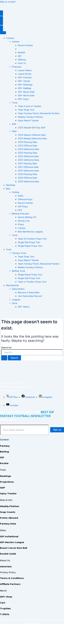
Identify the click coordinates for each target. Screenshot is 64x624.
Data (14, 131)
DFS (20, 210)
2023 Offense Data (27, 145)
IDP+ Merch (24, 306)
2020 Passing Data (27, 174)
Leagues (16, 299)
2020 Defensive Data (28, 181)
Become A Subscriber (28, 292)
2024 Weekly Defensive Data (32, 138)
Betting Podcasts (20, 213)
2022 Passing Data (27, 152)
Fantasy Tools (19, 253)
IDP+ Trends (24, 81)
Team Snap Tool (26, 109)
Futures (21, 228)
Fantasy (10, 38)
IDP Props (23, 206)
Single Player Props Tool (30, 246)
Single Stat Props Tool (29, 242)
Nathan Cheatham (9, 390)
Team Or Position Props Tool (32, 238)
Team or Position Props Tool (32, 281)
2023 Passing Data (27, 142)
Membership (12, 285)
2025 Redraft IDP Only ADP (31, 127)
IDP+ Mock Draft (26, 92)
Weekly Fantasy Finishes (30, 117)
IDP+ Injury (23, 99)
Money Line (24, 220)
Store (14, 303)
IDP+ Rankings (25, 84)
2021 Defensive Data (28, 170)
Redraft (21, 52)
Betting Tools (18, 271)
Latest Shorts (24, 74)
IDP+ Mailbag (24, 88)
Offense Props (25, 199)
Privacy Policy (8, 572)
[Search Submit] (4, 358)
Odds (20, 195)
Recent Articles (25, 45)
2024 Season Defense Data (32, 135)
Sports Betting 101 (27, 217)
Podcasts (16, 66)
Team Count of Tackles (29, 106)
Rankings (10, 185)
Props (21, 224)
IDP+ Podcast (25, 77)
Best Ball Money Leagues (30, 231)
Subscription (18, 289)
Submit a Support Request (14, 620)
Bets (8, 188)
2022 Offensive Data (28, 156)
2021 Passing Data (27, 163)
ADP (14, 124)
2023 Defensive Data (28, 149)
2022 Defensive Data (28, 160)
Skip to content (7, 1)
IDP (19, 56)
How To (22, 63)
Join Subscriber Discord (30, 296)
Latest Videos (25, 70)
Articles (15, 41)
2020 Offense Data (27, 177)
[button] (32, 16)
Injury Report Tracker (28, 120)
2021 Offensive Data (28, 167)
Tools (14, 102)
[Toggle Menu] (3, 32)
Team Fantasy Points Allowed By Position (39, 113)
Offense (22, 59)
